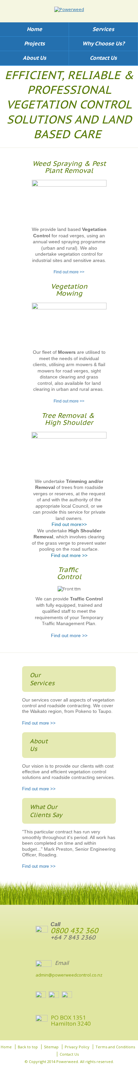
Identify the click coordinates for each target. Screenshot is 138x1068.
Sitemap (51, 1046)
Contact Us (103, 57)
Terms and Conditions (115, 1046)
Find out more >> (69, 272)
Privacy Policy (77, 1046)
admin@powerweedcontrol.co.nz (69, 975)
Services (103, 29)
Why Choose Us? (103, 43)
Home (34, 29)
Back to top (28, 1046)
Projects (34, 43)
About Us (34, 57)
